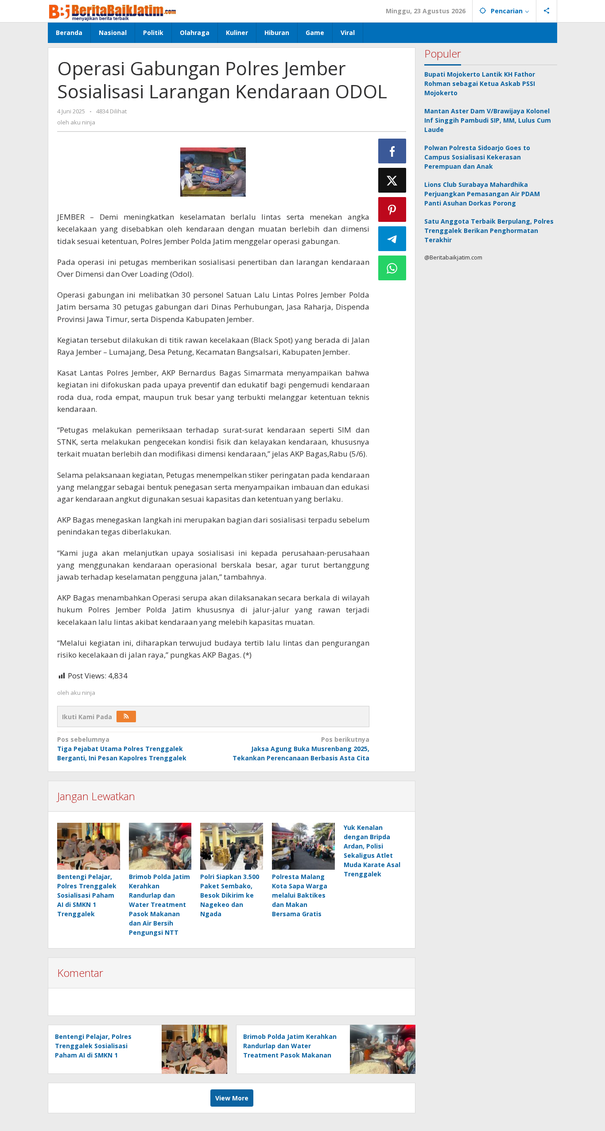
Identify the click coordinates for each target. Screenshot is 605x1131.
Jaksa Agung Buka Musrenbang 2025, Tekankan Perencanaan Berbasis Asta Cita (301, 748)
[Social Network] (546, 11)
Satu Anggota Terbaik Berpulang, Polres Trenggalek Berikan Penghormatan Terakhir (489, 230)
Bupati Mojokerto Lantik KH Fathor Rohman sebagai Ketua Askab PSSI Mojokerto (479, 83)
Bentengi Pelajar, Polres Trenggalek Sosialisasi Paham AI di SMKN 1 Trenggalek (86, 895)
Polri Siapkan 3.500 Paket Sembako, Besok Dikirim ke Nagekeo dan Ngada (229, 895)
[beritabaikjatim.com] (113, 11)
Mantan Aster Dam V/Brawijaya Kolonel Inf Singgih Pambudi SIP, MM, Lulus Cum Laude (487, 120)
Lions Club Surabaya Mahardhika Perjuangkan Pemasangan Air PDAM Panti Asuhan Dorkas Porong (482, 193)
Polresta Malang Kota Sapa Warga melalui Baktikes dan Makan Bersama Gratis (299, 895)
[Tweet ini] (392, 180)
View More (231, 1098)
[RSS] (126, 716)
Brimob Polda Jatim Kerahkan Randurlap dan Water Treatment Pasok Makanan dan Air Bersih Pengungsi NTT (159, 904)
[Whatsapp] (392, 268)
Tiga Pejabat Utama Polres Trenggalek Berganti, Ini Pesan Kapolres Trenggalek (121, 748)
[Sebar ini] (392, 151)
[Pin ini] (392, 209)
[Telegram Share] (392, 238)
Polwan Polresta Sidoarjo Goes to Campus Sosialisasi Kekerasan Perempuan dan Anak (477, 156)
